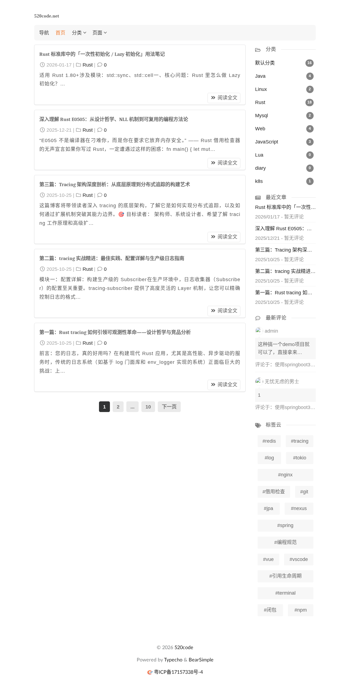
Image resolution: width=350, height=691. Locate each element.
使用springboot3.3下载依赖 (304, 364)
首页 (60, 33)
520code (183, 647)
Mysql (261, 115)
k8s (259, 181)
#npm (300, 610)
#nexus (299, 508)
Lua (259, 155)
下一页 (169, 407)
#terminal (285, 593)
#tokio (299, 457)
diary (260, 168)
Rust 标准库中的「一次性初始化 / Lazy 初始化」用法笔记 (102, 54)
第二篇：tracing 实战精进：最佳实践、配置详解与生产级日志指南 (111, 258)
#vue (268, 559)
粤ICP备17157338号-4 (178, 672)
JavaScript (266, 142)
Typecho (173, 660)
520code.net (46, 16)
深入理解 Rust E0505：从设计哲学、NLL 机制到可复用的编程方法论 (113, 119)
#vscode (299, 559)
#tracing (299, 441)
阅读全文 (227, 97)
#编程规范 (285, 542)
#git (304, 491)
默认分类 (265, 63)
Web (260, 128)
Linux (261, 89)
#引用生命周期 (285, 576)
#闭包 (270, 610)
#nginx (285, 474)
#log (269, 457)
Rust (88, 65)
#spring (285, 525)
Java (260, 76)
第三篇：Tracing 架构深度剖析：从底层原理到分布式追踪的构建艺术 (114, 185)
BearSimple (201, 660)
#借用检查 (273, 491)
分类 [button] (77, 33)
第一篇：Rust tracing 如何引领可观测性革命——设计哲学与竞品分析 (115, 332)
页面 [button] (97, 33)
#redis (269, 441)
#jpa (268, 508)
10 (148, 407)
